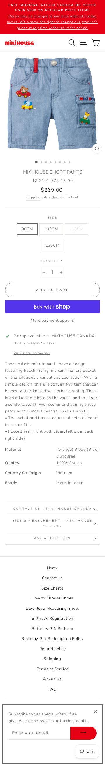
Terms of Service (53, 669)
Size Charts (52, 588)
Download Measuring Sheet (52, 608)
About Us (52, 679)
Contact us (52, 578)
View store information (32, 353)
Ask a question (52, 538)
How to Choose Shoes (53, 598)
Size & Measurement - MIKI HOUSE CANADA (53, 523)
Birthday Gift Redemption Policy (52, 638)
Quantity (52, 261)
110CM (76, 229)
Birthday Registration (52, 618)
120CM (53, 245)
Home (52, 568)
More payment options (52, 320)
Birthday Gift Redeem (53, 628)
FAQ (52, 689)
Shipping (33, 197)
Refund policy (52, 649)
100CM (51, 229)
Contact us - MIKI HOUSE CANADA (52, 509)
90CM (27, 229)
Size (52, 218)
